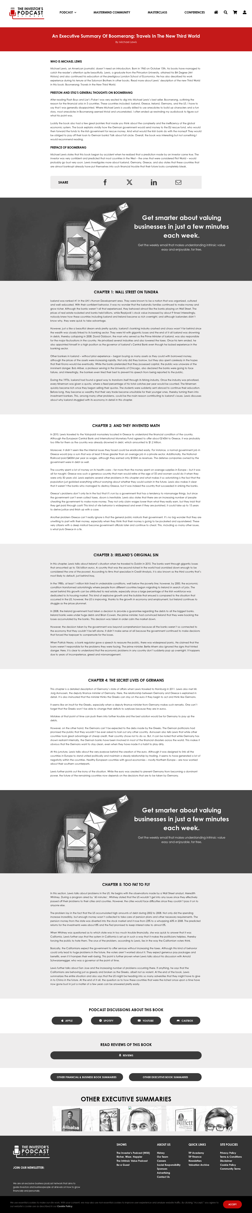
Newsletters (195, 1160)
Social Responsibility (169, 1164)
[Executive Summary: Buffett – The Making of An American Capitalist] (201, 1129)
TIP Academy (196, 1152)
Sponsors (162, 1168)
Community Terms (230, 1168)
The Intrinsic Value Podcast (132, 1160)
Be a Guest (123, 1164)
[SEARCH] (225, 13)
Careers (161, 1160)
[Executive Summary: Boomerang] (163, 1129)
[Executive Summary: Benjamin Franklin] (125, 1129)
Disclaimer (226, 1160)
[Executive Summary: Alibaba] (88, 1129)
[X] (129, 182)
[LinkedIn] (154, 182)
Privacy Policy (228, 1152)
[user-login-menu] (244, 13)
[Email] (178, 182)
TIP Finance (195, 1156)
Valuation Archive (199, 1164)
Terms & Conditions (231, 1156)
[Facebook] (105, 182)
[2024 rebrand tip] (27, 6)
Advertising (163, 1172)
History (161, 1152)
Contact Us (163, 1176)
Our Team (162, 1156)
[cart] (235, 13)
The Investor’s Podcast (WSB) (133, 1152)
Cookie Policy (228, 1164)
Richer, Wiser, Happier (129, 1156)
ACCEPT (232, 1204)
